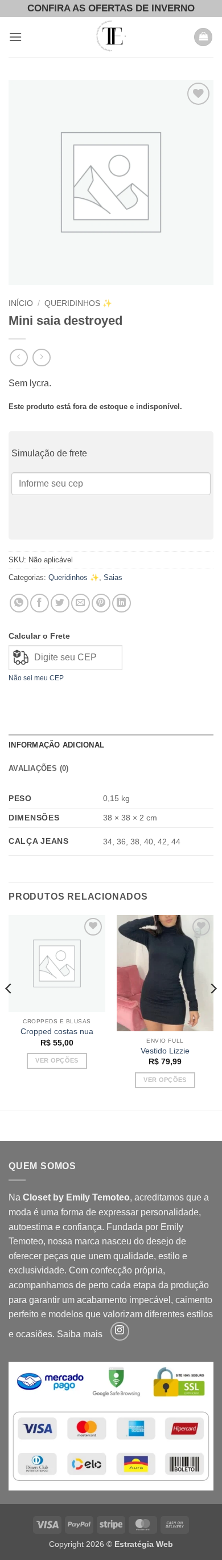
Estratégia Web (143, 1544)
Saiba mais (79, 1334)
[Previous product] (41, 357)
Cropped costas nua (56, 1031)
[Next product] (18, 357)
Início (21, 303)
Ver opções (56, 1060)
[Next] (213, 1011)
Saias (113, 577)
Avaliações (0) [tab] (39, 768)
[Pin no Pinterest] (101, 603)
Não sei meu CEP (36, 678)
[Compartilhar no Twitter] (60, 603)
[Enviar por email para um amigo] (80, 603)
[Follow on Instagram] (119, 1331)
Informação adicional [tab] (56, 745)
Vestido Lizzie (165, 1051)
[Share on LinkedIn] (121, 603)
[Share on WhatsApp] (19, 603)
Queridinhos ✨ (78, 303)
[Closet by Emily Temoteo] (111, 37)
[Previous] (9, 1011)
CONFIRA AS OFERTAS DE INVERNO (111, 8)
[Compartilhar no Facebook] (39, 603)
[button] (15, 37)
